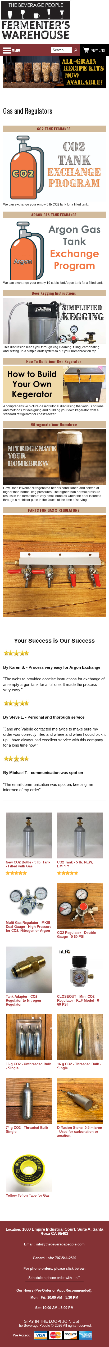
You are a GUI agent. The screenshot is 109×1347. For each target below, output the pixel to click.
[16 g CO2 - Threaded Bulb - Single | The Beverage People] (80, 1037)
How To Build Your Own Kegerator (53, 361)
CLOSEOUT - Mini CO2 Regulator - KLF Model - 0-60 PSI (78, 1000)
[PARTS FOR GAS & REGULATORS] (54, 566)
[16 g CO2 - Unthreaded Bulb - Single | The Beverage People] (29, 1037)
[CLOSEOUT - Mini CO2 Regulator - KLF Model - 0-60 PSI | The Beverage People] (80, 970)
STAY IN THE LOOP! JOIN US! (51, 1321)
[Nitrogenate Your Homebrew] (54, 457)
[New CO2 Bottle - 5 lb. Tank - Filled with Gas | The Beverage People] (29, 836)
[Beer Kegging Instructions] (54, 321)
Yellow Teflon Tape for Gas (27, 1195)
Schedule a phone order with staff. (54, 1278)
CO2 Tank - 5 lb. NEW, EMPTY (75, 864)
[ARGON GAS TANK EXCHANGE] (54, 250)
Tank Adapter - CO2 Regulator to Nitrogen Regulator (23, 1000)
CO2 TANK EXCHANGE (53, 128)
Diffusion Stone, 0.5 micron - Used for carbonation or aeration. (79, 1132)
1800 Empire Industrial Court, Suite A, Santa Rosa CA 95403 (62, 1231)
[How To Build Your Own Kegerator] (54, 385)
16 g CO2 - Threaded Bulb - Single (79, 1066)
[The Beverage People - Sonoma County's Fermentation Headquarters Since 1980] (35, 40)
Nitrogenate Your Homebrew (54, 424)
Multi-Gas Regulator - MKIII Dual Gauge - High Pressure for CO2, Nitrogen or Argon (28, 927)
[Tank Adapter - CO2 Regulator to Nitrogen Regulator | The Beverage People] (29, 970)
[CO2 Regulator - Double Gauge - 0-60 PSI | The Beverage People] (80, 906)
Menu (16, 50)
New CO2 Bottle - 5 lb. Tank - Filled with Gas (28, 864)
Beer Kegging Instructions (54, 293)
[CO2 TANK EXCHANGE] (54, 167)
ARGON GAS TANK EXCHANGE (53, 214)
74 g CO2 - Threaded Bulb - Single (28, 1130)
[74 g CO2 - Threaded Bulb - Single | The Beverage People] (29, 1101)
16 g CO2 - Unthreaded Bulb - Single (28, 1066)
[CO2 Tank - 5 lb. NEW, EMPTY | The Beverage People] (80, 836)
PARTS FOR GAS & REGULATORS (54, 510)
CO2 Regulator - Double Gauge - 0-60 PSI (76, 935)
